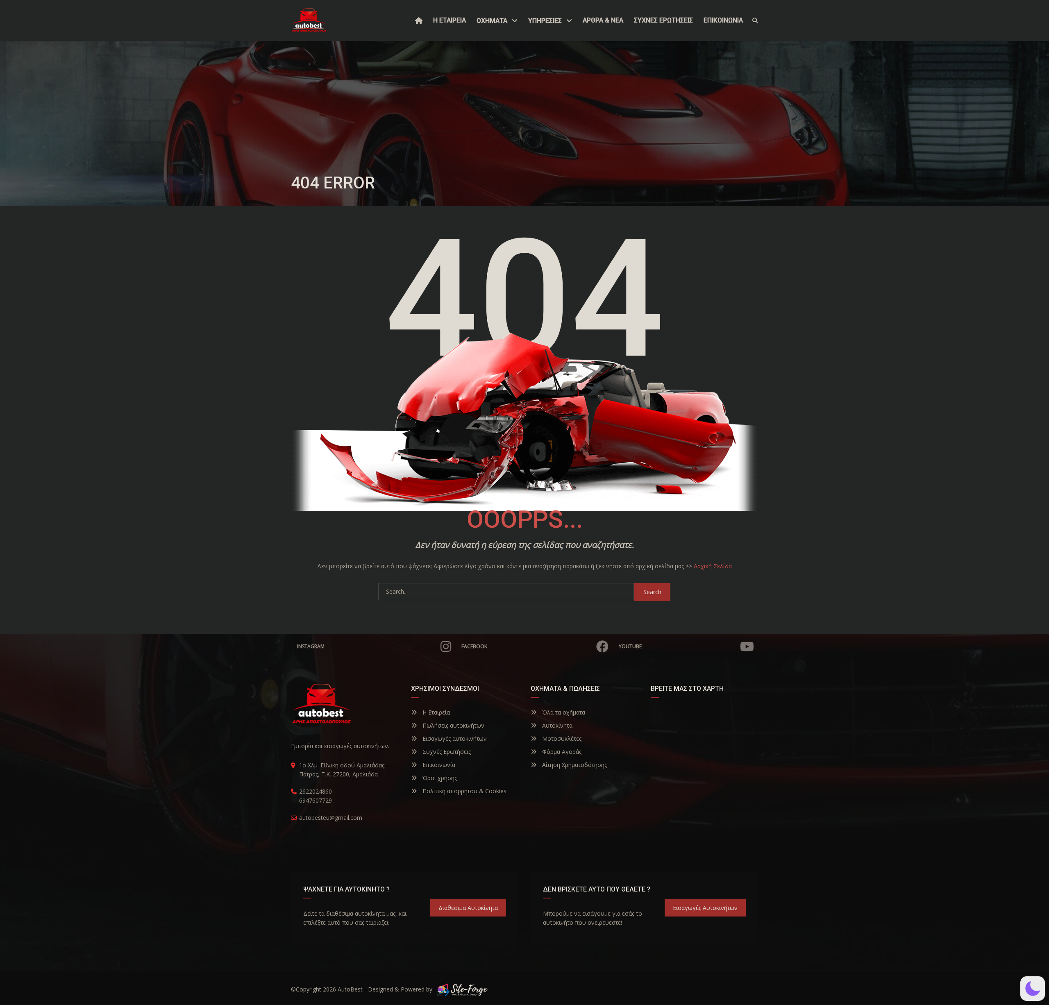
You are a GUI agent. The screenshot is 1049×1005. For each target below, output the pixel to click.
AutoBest (350, 989)
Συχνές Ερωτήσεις (446, 751)
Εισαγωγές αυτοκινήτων (454, 738)
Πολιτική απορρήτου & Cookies (463, 791)
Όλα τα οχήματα (562, 712)
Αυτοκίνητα (556, 725)
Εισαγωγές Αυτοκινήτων (705, 908)
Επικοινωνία (438, 765)
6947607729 (315, 800)
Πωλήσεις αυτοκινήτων (452, 725)
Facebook (474, 646)
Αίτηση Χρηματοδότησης (573, 765)
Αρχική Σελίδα (713, 566)
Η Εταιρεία (435, 712)
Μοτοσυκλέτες (560, 738)
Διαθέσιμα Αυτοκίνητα (468, 908)
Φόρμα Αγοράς (560, 751)
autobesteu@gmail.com (330, 817)
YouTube (630, 646)
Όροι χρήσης (439, 778)
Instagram (311, 646)
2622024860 (315, 791)
